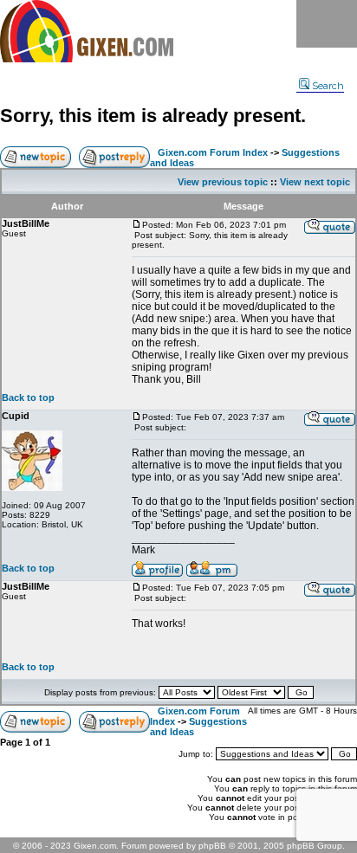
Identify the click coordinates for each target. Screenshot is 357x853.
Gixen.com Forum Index (213, 152)
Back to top (28, 397)
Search (328, 86)
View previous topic (223, 182)
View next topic (315, 182)
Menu (326, 24)
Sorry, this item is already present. (153, 115)
